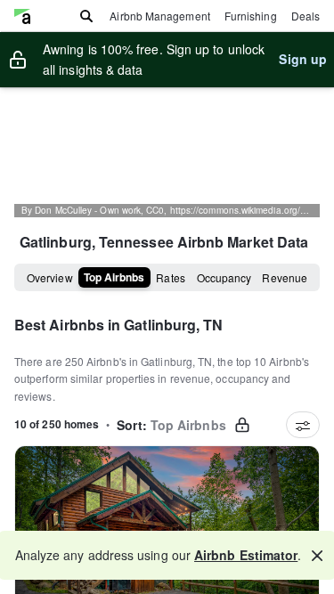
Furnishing (250, 15)
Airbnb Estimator (245, 555)
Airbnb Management (159, 15)
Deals (305, 15)
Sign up (303, 59)
